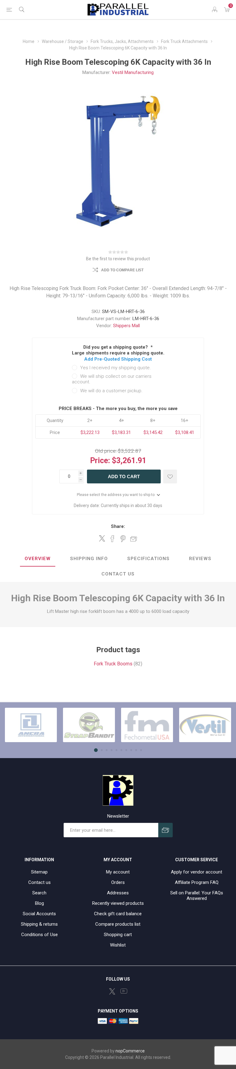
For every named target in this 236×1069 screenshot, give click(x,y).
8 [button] (131, 750)
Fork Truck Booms (113, 664)
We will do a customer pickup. (111, 390)
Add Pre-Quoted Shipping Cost (118, 359)
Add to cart (124, 476)
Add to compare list (122, 270)
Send (165, 830)
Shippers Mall (126, 325)
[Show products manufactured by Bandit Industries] (89, 725)
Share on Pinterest (123, 538)
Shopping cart (118, 934)
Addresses (118, 893)
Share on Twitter (102, 538)
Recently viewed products (118, 903)
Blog (39, 903)
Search (39, 893)
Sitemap (39, 872)
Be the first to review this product (118, 258)
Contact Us (118, 574)
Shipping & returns (39, 924)
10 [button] (141, 750)
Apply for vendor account (196, 872)
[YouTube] (124, 991)
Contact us (39, 882)
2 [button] (102, 750)
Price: (100, 460)
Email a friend (133, 538)
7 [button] (126, 750)
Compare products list (117, 924)
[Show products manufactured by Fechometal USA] (147, 725)
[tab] (37, 559)
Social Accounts (39, 913)
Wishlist (118, 945)
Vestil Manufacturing (133, 72)
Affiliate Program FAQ (196, 882)
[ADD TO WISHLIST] (170, 476)
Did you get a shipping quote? (116, 347)
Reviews (200, 558)
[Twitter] (112, 991)
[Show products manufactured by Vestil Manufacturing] (205, 725)
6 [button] (121, 750)
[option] (31, 725)
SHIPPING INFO (89, 558)
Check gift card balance (118, 913)
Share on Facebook (112, 538)
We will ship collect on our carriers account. (111, 379)
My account (118, 872)
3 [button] (107, 750)
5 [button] (116, 750)
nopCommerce (130, 1050)
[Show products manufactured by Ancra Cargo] (31, 725)
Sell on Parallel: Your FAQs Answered (196, 895)
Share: (118, 526)
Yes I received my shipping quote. (115, 367)
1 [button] (96, 750)
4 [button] (111, 750)
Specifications (148, 558)
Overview (38, 558)
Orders (118, 882)
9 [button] (136, 750)
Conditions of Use (39, 934)
